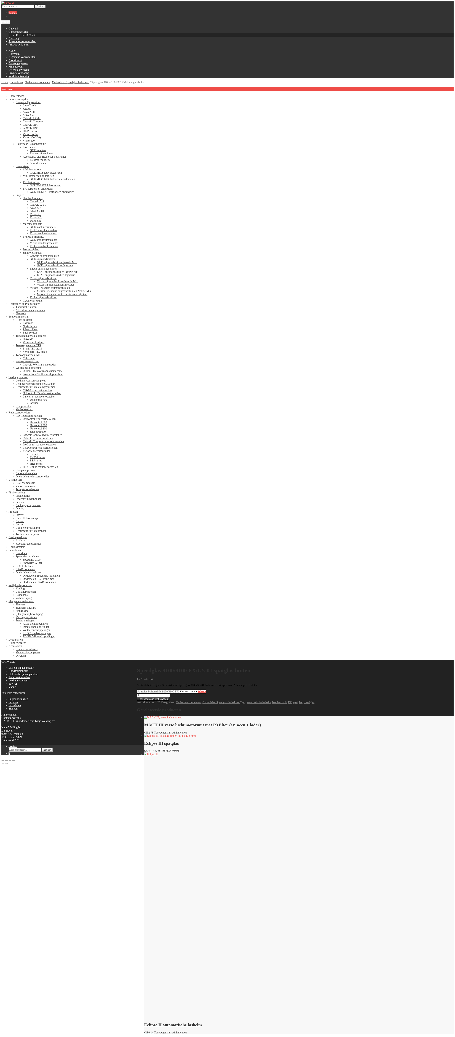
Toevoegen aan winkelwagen (153, 699)
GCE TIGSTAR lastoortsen (45, 185)
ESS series (36, 460)
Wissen (202, 691)
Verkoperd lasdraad (33, 342)
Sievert (19, 514)
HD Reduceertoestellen (29, 415)
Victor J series (30, 134)
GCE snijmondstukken (42, 258)
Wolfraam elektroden (27, 361)
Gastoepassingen (18, 537)
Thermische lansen (26, 306)
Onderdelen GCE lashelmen (38, 578)
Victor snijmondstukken (43, 278)
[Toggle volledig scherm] (6, 760)
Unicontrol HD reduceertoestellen (42, 393)
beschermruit (279, 702)
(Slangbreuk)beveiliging (29, 614)
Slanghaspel (22, 610)
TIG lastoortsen (31, 182)
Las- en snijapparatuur (28, 102)
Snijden (20, 195)
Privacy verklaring (19, 44)
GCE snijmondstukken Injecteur (55, 265)
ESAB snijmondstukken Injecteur (56, 274)
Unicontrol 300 (38, 425)
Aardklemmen (38, 163)
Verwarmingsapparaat (28, 652)
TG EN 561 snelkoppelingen (39, 636)
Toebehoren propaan (27, 534)
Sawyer (20, 502)
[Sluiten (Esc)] (13, 760)
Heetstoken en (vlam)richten (24, 303)
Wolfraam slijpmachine (28, 367)
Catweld (13, 28)
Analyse (20, 540)
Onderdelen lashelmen (37, 82)
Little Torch (29, 105)
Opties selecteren (170, 750)
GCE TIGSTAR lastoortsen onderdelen (52, 191)
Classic (20, 521)
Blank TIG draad (32, 348)
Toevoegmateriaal (18, 316)
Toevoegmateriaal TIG (28, 345)
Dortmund (35, 220)
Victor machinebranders (43, 233)
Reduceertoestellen (19, 412)
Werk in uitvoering (19, 76)
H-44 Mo (28, 338)
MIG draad (29, 358)
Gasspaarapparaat (25, 470)
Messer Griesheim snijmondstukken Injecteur (62, 294)
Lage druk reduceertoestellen (39, 396)
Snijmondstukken (32, 252)
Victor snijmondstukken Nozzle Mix (57, 281)
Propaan (13, 511)
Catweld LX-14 (32, 118)
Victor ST (35, 214)
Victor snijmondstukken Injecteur (55, 284)
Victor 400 (29, 140)
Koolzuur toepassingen (28, 543)
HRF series (36, 463)
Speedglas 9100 (32, 559)
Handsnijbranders (32, 198)
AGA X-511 (37, 207)
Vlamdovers (15, 479)
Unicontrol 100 (38, 428)
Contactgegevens (18, 31)
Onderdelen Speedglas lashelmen (70, 82)
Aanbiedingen (16, 95)
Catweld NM (30, 124)
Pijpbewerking (17, 492)
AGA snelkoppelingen (35, 623)
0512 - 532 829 (13, 736)
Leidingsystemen (18, 377)
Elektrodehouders (40, 159)
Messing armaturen (26, 617)
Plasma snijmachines (41, 153)
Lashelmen (16, 82)
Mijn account (16, 66)
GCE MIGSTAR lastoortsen (46, 172)
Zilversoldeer (30, 329)
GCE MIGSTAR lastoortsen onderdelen (52, 179)
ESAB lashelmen (25, 569)
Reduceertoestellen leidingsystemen (35, 386)
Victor (12, 686)
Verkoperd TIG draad (35, 351)
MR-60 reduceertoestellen (37, 390)
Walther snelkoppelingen (36, 630)
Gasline (34, 402)
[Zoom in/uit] (2, 760)
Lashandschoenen (26, 591)
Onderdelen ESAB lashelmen (39, 582)
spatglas (297, 702)
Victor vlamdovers (26, 486)
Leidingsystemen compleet (31, 380)
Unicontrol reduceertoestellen (39, 418)
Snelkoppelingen (25, 620)
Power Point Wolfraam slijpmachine (43, 374)
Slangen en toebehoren (21, 601)
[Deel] (10, 760)
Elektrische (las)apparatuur (31, 143)
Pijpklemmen (23, 495)
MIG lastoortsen (32, 169)
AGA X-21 (29, 115)
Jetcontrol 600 (38, 431)
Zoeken (40, 6)
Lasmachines (30, 147)
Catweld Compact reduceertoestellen (43, 441)
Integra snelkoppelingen (36, 626)
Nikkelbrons (30, 326)
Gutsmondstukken (33, 300)
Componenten (23, 406)
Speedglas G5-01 (32, 562)
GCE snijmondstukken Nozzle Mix (57, 262)
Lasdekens (22, 594)
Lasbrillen (21, 553)
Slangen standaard (26, 607)
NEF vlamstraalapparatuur (30, 310)
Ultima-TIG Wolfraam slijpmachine (43, 370)
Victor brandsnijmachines (44, 243)
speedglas (309, 702)
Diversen (21, 655)
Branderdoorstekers (27, 649)
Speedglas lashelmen (27, 556)
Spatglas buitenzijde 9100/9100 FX (158, 691)
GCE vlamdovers (25, 482)
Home (12, 50)
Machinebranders (32, 223)
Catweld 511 (37, 201)
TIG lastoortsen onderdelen (38, 188)
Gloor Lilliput (30, 127)
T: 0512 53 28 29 (25, 34)
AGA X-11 (29, 111)
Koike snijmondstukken (43, 297)
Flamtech (21, 313)
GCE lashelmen (24, 566)
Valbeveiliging (24, 598)
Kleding (20, 588)
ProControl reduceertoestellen (39, 444)
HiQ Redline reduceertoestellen (40, 466)
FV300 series (37, 457)
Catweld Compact (33, 121)
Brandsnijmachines (33, 236)
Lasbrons (28, 322)
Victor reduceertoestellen (36, 450)
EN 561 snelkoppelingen (37, 633)
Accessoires (15, 646)
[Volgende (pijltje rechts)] (6, 763)
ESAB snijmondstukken (43, 268)
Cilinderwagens (17, 642)
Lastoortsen (22, 166)
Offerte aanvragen (19, 69)
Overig (19, 508)
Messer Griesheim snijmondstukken (50, 287)
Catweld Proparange (27, 518)
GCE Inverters (38, 150)
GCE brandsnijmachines (43, 239)
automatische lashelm (259, 702)
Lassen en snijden (18, 99)
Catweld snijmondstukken (44, 255)
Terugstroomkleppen (27, 489)
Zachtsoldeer (30, 332)
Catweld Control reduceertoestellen (42, 434)
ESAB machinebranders (43, 230)
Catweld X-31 (38, 204)
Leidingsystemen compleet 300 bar (35, 383)
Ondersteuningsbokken (29, 498)
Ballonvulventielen (26, 473)
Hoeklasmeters (17, 546)
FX (290, 702)
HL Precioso (30, 131)
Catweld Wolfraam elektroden (39, 364)
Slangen (20, 604)
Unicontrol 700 (38, 399)
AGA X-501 (37, 211)
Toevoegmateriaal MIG (29, 354)
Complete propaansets (28, 527)
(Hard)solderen (24, 319)
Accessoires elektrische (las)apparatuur (44, 156)
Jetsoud (27, 108)
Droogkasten (16, 639)
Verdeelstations (24, 409)
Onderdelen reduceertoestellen (33, 476)
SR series (35, 454)
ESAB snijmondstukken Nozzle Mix (57, 271)
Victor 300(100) (32, 137)
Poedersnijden (31, 249)
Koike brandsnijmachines (44, 246)
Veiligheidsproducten (20, 585)
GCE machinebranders (42, 227)
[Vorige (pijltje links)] (2, 763)
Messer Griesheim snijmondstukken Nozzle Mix (64, 290)
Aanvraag (14, 38)
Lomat (19, 524)
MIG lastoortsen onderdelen (38, 175)
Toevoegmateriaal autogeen (31, 335)
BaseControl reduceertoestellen (40, 447)
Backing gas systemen (28, 505)
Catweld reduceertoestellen (38, 438)
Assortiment (15, 60)
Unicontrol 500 (38, 422)
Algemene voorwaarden (22, 41)
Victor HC (36, 217)
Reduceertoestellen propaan (31, 530)
